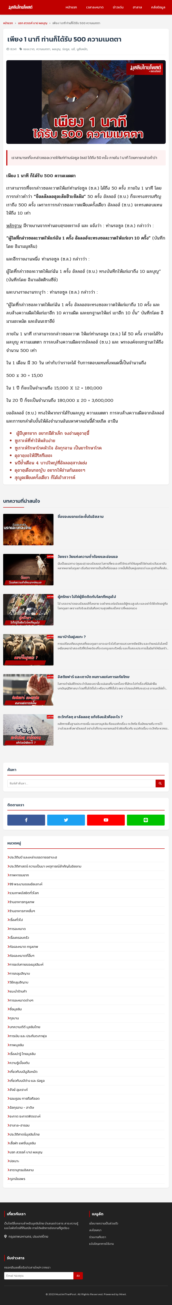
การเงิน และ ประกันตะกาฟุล (28, 1035)
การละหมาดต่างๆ (21, 1000)
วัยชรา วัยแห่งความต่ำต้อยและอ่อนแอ (88, 557)
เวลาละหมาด (95, 7)
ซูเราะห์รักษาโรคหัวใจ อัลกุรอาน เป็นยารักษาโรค (58, 448)
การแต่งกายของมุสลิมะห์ (26, 964)
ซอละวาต (28, 49)
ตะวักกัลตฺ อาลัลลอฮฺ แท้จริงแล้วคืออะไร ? (90, 717)
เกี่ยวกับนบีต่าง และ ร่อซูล (27, 1080)
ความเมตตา (43, 49)
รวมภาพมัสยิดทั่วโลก (24, 892)
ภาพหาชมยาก (19, 875)
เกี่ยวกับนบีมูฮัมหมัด (23, 1071)
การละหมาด (17, 928)
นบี (73, 49)
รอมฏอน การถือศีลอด (24, 1098)
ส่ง (78, 1275)
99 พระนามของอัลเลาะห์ (25, 884)
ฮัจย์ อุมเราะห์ (18, 1089)
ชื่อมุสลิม (15, 1009)
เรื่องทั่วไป (16, 919)
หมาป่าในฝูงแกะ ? (72, 637)
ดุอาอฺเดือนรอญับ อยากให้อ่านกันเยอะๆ (50, 470)
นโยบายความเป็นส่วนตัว (103, 1223)
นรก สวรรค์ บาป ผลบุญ (25, 1152)
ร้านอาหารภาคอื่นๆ (22, 910)
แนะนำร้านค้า (18, 991)
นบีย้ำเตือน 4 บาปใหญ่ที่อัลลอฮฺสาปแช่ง (51, 462)
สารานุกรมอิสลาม (21, 1169)
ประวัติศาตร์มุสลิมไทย (24, 1134)
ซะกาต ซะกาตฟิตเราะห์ (24, 1116)
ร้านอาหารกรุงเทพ (21, 901)
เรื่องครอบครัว (19, 937)
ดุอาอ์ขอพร (17, 1178)
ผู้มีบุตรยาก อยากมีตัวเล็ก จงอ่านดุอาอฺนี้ (52, 433)
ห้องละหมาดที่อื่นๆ (21, 955)
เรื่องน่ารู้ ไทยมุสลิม (22, 1053)
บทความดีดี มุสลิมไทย (24, 1026)
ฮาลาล (137, 7)
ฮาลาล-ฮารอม (19, 1125)
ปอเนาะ (14, 1160)
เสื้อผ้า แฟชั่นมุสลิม (22, 1143)
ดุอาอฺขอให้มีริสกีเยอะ (33, 455)
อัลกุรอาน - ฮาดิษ (21, 1107)
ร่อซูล (65, 49)
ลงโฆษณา (95, 1230)
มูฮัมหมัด (82, 49)
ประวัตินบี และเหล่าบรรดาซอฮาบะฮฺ (33, 857)
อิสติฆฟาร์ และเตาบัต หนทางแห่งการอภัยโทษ (93, 677)
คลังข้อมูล (158, 7)
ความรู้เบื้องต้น (19, 1062)
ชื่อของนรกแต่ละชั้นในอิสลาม (81, 517)
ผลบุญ (56, 49)
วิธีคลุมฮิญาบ (18, 982)
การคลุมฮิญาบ (19, 973)
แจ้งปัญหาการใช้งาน (101, 1244)
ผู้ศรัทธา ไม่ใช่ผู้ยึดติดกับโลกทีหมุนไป (87, 597)
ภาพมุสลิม (16, 1044)
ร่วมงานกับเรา (97, 1237)
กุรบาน (14, 1018)
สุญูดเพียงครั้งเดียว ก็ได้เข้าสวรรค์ (45, 477)
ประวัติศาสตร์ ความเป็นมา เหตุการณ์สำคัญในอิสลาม (45, 866)
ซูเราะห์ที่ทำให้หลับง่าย (35, 440)
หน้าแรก (71, 7)
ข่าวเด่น (118, 7)
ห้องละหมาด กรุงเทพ (23, 946)
